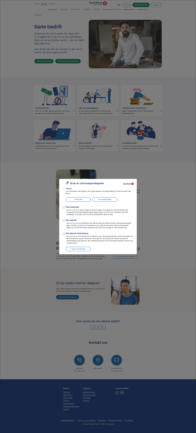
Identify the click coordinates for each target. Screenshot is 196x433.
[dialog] (98, 216)
